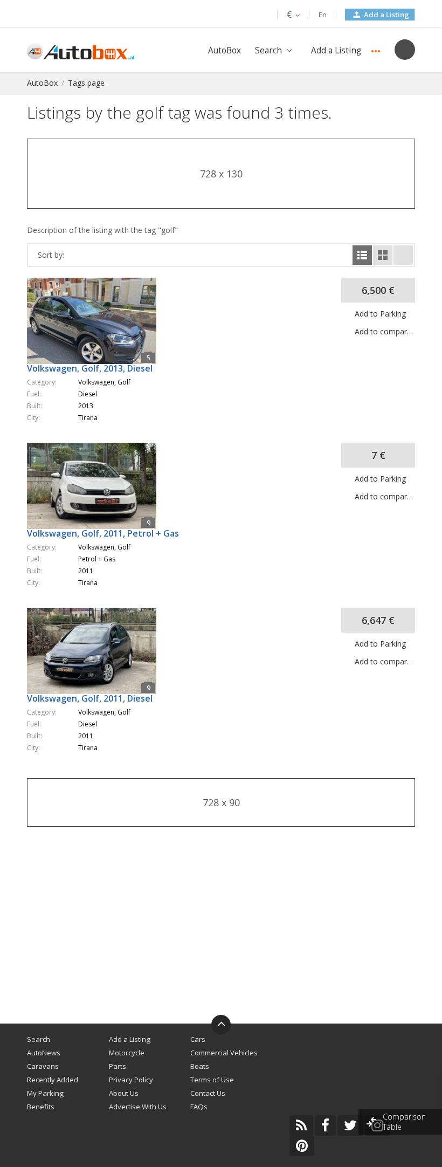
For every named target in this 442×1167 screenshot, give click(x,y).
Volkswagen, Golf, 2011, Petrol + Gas (103, 533)
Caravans (43, 1066)
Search (268, 50)
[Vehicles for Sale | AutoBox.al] (80, 50)
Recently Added (52, 1079)
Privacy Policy (131, 1079)
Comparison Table (404, 1121)
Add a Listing (385, 14)
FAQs (199, 1106)
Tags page (86, 83)
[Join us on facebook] (325, 1125)
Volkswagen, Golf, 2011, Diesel (90, 698)
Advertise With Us (138, 1106)
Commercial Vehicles (224, 1053)
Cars (197, 1039)
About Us (124, 1093)
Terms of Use (212, 1079)
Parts (117, 1066)
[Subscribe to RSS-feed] (301, 1125)
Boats (199, 1066)
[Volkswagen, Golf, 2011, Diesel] (97, 613)
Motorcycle (126, 1053)
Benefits (40, 1106)
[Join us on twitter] (350, 1125)
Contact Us (207, 1093)
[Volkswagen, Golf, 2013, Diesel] (97, 283)
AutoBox (224, 50)
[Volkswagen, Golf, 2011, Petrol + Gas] (97, 448)
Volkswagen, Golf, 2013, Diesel (90, 368)
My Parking (45, 1093)
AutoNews (43, 1053)
